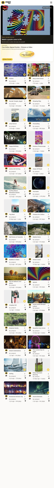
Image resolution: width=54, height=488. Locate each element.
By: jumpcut (12, 81)
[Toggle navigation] (51, 2)
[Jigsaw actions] (24, 78)
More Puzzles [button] (8, 59)
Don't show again (47, 7)
